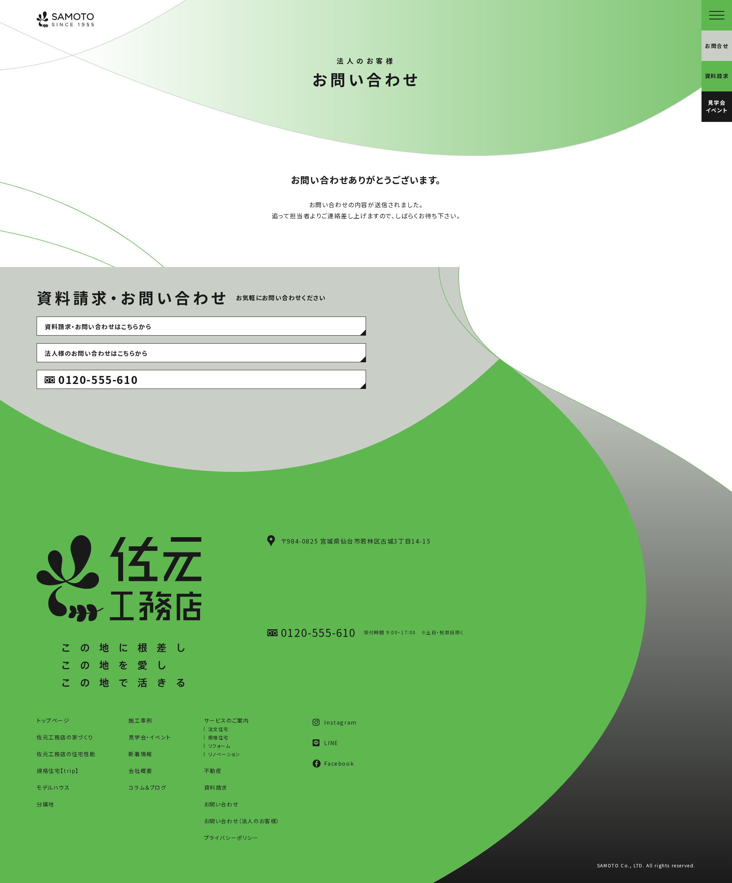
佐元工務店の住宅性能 (66, 754)
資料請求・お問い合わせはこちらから (98, 326)
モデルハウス (53, 787)
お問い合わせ (221, 804)
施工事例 (140, 720)
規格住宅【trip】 (58, 770)
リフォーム (219, 745)
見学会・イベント (149, 737)
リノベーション (224, 754)
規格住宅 (218, 737)
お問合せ (716, 46)
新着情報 (140, 754)
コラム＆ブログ (147, 787)
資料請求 (216, 787)
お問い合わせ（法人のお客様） (242, 821)
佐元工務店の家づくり (65, 737)
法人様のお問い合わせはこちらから (96, 353)
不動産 (213, 770)
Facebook (339, 763)
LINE (331, 743)
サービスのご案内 (226, 720)
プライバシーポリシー (231, 837)
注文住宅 (218, 729)
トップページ (53, 720)
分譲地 (46, 804)
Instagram (340, 722)
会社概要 (140, 770)
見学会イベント (717, 106)
